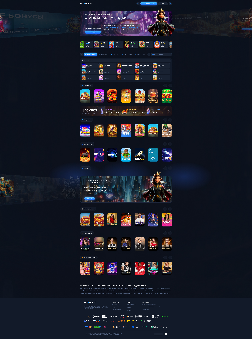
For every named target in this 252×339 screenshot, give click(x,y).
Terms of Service (145, 309)
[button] (81, 54)
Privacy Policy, (163, 307)
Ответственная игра (131, 305)
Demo (85, 103)
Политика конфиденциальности (131, 308)
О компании (114, 304)
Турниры (114, 307)
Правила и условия (131, 304)
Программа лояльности (117, 305)
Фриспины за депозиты (117, 309)
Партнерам (129, 310)
